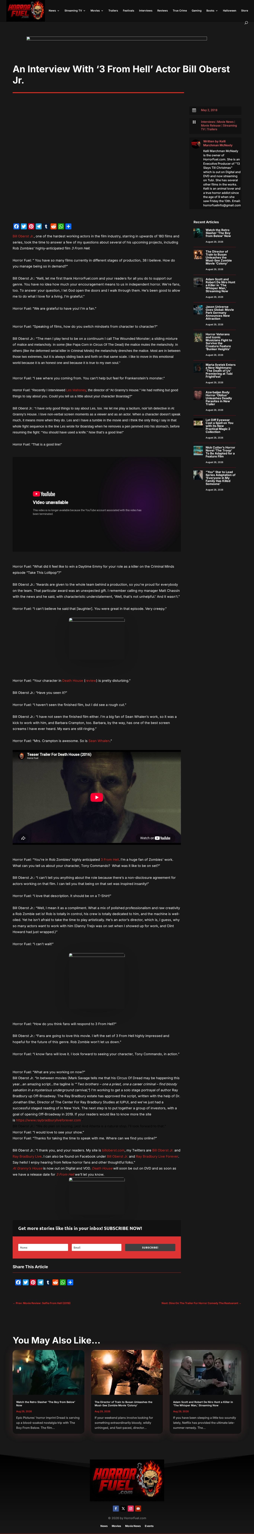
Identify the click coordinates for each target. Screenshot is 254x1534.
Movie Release (211, 125)
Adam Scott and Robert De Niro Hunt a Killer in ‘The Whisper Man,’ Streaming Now (220, 285)
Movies (95, 10)
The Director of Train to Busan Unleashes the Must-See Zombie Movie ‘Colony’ (219, 257)
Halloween (229, 10)
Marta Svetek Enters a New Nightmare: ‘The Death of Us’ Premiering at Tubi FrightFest (221, 370)
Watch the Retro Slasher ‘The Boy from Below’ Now (218, 233)
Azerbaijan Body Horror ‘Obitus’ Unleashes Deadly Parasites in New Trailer (219, 398)
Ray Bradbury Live (27, 1156)
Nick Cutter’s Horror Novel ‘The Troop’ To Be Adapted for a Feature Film (220, 452)
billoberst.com (113, 1150)
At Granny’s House (27, 1168)
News (52, 10)
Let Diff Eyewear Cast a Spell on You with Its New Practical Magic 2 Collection (219, 426)
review (90, 681)
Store (244, 10)
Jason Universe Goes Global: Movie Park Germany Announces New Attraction (220, 312)
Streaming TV (73, 10)
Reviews (162, 10)
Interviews (145, 10)
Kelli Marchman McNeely (218, 143)
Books (210, 10)
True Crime (180, 10)
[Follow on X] (123, 1509)
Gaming (197, 10)
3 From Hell (110, 860)
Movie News (225, 122)
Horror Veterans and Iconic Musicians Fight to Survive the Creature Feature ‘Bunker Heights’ (219, 341)
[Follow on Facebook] (116, 1509)
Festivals (128, 10)
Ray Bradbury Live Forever (157, 1156)
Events (149, 1526)
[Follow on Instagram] (131, 1509)
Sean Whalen (99, 741)
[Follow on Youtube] (138, 1509)
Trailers (113, 10)
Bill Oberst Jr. (23, 236)
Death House (72, 681)
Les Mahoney (76, 390)
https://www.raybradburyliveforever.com (48, 1120)
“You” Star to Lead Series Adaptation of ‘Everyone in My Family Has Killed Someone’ (220, 478)
